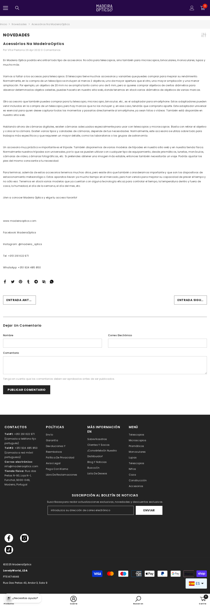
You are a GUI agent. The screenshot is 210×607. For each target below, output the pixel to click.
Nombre (8, 335)
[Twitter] (13, 281)
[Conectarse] (192, 8)
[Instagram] (24, 538)
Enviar (149, 510)
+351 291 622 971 (24, 434)
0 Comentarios (50, 50)
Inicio (3, 24)
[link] (74, 600)
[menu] (5, 8)
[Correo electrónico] (44, 281)
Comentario (11, 353)
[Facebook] (5, 281)
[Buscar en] (17, 8)
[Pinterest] (20, 281)
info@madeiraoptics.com (21, 466)
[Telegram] (36, 281)
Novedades (19, 24)
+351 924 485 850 (26, 448)
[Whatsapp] (52, 281)
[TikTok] (9, 549)
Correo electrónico (120, 335)
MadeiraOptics (21, 564)
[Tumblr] (28, 281)
